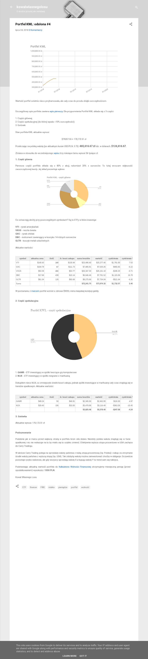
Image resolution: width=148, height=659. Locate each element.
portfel (74, 487)
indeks (52, 487)
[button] (131, 24)
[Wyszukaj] (136, 7)
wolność (85, 487)
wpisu (56, 153)
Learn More (70, 656)
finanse (33, 487)
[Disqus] (74, 527)
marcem (35, 291)
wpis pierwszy (56, 111)
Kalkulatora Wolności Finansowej (75, 466)
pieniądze (62, 487)
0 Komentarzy (35, 30)
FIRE (43, 487)
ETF (24, 487)
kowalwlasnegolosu (32, 7)
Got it (83, 656)
